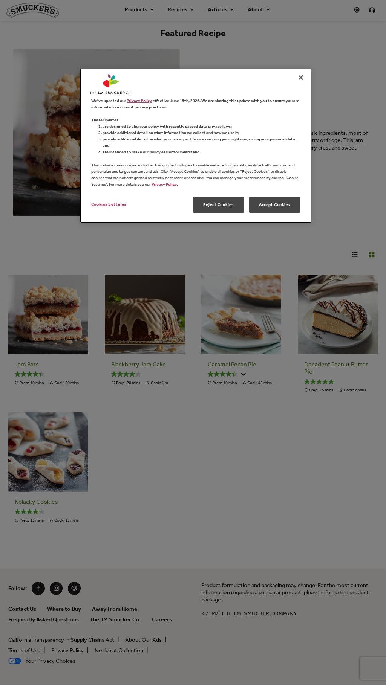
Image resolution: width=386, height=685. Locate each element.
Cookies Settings (108, 204)
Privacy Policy (139, 100)
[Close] (301, 77)
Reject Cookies (218, 204)
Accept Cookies (274, 204)
